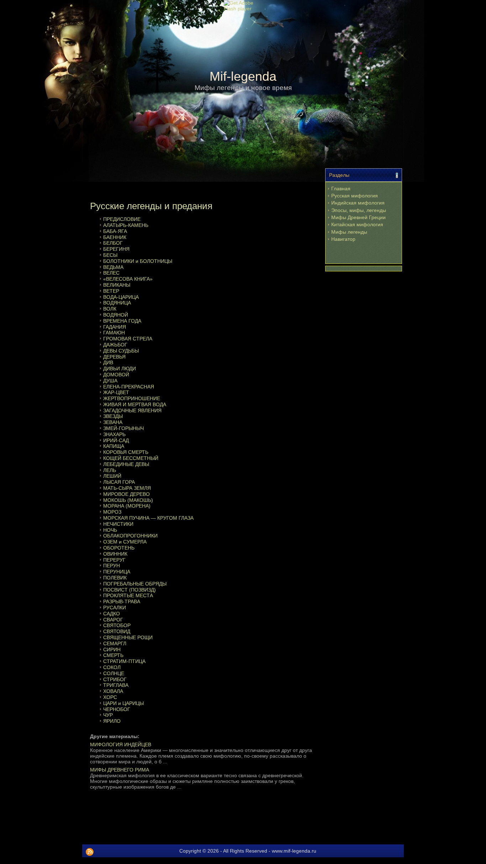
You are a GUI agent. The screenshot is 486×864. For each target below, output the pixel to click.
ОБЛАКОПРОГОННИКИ (130, 536)
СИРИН (112, 649)
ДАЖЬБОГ (115, 345)
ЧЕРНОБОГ (116, 709)
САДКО (111, 613)
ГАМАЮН (114, 332)
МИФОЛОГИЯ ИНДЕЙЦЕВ (120, 744)
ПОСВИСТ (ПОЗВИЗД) (129, 590)
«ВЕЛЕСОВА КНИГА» (128, 279)
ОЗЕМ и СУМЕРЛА (125, 542)
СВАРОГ (113, 619)
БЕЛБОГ (113, 243)
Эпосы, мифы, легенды (358, 210)
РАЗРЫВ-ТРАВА (121, 601)
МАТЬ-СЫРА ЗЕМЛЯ (127, 488)
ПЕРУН (111, 565)
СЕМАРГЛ (114, 643)
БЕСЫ (110, 255)
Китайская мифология (357, 224)
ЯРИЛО (112, 721)
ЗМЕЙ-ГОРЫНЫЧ (123, 428)
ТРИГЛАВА (115, 685)
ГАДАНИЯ (114, 327)
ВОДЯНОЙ (115, 315)
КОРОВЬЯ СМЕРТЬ (125, 452)
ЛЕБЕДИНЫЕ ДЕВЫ (126, 464)
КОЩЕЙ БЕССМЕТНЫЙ (130, 458)
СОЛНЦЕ (113, 673)
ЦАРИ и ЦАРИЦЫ (123, 703)
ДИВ (108, 362)
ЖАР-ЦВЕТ (116, 392)
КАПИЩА (113, 446)
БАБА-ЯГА (115, 231)
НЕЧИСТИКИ (118, 524)
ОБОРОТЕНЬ (118, 548)
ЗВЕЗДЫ (113, 416)
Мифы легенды (349, 232)
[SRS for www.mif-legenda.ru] (90, 852)
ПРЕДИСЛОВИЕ (122, 219)
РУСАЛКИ (114, 607)
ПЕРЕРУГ (114, 560)
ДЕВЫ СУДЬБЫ (121, 351)
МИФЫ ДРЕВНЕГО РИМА (119, 770)
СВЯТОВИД (116, 631)
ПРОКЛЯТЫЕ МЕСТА (128, 595)
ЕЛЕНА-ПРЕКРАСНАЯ (128, 386)
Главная (340, 188)
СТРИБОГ (115, 679)
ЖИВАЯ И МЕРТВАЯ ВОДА (134, 404)
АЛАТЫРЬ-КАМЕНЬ (125, 225)
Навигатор (343, 239)
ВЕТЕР (111, 291)
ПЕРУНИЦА (116, 571)
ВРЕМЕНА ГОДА (122, 321)
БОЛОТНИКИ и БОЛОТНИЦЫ (137, 261)
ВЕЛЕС (111, 273)
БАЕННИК (114, 237)
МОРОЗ (112, 512)
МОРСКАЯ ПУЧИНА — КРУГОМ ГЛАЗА (148, 518)
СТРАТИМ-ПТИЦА (124, 661)
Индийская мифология (358, 203)
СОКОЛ (112, 667)
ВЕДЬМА (113, 267)
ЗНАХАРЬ (114, 434)
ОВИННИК (115, 554)
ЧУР (108, 715)
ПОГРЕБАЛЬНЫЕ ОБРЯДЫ (135, 584)
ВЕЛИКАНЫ (116, 285)
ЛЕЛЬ (109, 470)
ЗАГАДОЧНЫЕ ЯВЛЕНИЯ (132, 410)
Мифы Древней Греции (358, 217)
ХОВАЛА (113, 691)
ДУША (110, 380)
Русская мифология (354, 195)
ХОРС (110, 697)
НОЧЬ (110, 530)
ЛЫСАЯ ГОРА (119, 482)
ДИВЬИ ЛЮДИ (119, 368)
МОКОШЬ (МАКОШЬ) (128, 500)
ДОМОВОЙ (116, 374)
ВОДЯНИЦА (117, 303)
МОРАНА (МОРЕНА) (126, 506)
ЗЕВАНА (112, 422)
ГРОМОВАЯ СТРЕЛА (127, 338)
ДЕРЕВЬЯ (114, 357)
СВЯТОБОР (117, 625)
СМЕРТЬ (113, 655)
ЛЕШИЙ (112, 476)
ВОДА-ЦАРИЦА (121, 297)
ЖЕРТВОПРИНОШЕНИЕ (131, 398)
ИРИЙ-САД (116, 440)
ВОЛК (109, 309)
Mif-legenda (243, 76)
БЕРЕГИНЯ (116, 249)
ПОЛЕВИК (115, 578)
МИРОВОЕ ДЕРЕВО (126, 494)
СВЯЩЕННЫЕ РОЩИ (128, 637)
